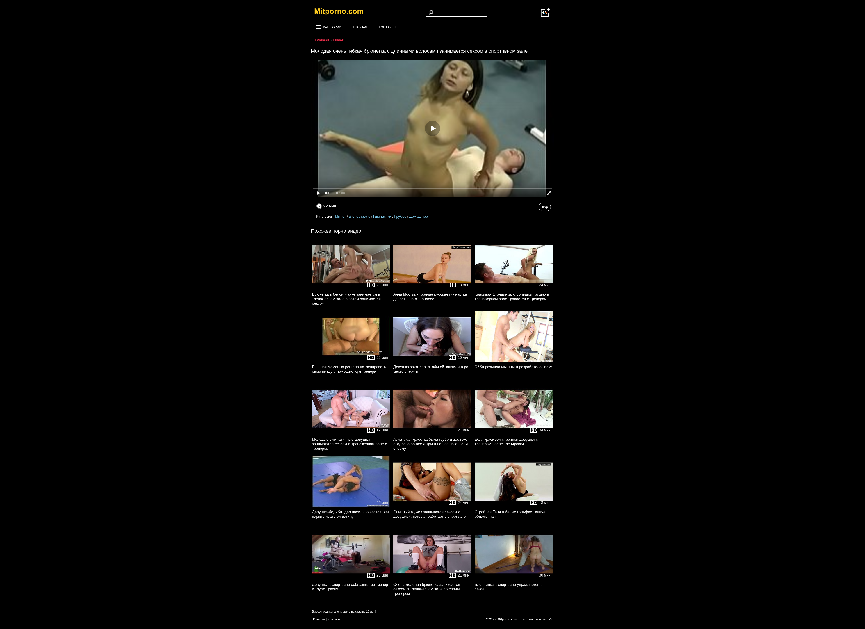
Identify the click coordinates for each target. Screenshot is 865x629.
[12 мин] (351, 433)
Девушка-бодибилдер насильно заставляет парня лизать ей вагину (350, 514)
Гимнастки (382, 216)
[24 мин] (514, 288)
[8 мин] (514, 506)
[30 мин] (514, 579)
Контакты (387, 27)
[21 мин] (432, 433)
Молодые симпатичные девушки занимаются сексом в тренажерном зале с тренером (349, 444)
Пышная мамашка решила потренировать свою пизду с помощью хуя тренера (349, 369)
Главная (360, 27)
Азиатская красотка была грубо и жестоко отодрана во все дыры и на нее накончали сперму (430, 444)
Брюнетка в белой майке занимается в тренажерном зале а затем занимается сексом (346, 298)
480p (544, 207)
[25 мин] (351, 579)
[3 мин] (514, 361)
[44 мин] (351, 506)
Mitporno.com (507, 619)
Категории (332, 27)
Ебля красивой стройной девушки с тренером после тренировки (506, 441)
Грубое (400, 216)
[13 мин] (432, 288)
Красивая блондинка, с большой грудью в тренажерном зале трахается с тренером (512, 296)
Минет (340, 216)
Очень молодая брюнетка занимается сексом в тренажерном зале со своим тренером (426, 589)
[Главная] (342, 12)
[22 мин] (351, 361)
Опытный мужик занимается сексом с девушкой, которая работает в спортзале (429, 514)
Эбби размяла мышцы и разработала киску (513, 367)
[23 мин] (351, 288)
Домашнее (418, 216)
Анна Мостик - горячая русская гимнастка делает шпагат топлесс (430, 296)
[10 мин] (432, 361)
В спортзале (359, 216)
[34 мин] (514, 433)
